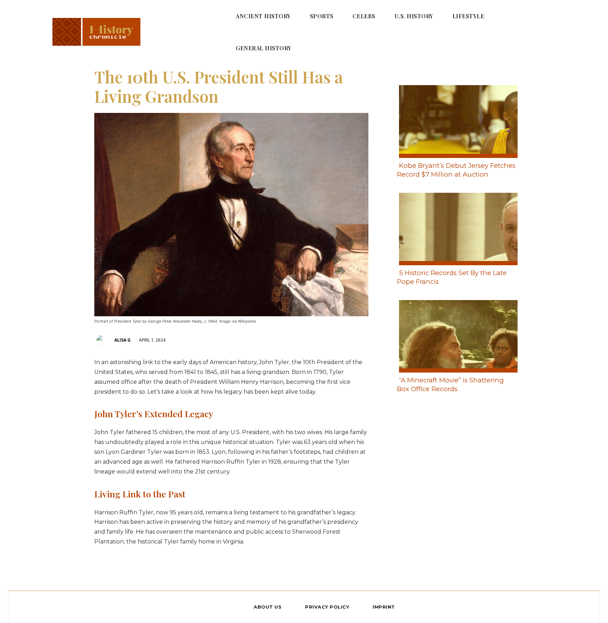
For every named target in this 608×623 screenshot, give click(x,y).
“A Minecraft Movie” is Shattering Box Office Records (450, 384)
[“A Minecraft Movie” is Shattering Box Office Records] (456, 335)
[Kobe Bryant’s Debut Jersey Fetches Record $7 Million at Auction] (456, 120)
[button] (540, 32)
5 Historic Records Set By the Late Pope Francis (452, 277)
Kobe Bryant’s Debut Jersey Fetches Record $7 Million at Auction (456, 169)
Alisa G (122, 340)
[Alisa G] (102, 340)
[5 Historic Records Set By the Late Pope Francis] (456, 227)
